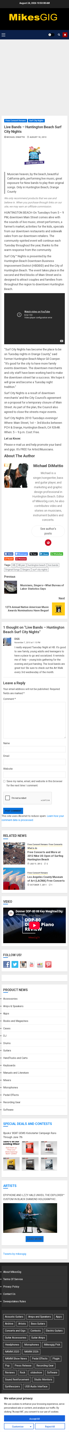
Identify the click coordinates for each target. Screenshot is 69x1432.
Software (8, 1109)
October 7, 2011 (38, 885)
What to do (32, 848)
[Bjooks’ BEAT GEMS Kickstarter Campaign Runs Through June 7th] (30, 1156)
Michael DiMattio (16, 137)
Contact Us (9, 1294)
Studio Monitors (43, 1379)
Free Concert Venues (15, 120)
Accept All (34, 1419)
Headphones (12, 1344)
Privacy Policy (11, 1286)
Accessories (10, 998)
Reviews (10, 1372)
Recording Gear (11, 1102)
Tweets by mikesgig (14, 1253)
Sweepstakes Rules (14, 1301)
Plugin (56, 1358)
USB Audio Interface (36, 1386)
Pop (7, 1365)
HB (14, 565)
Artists (10, 1186)
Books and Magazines (15, 1021)
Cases (6, 1028)
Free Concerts (55, 844)
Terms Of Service (13, 1279)
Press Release (23, 1365)
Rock (22, 1372)
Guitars (7, 1050)
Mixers (7, 1080)
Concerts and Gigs (15, 1330)
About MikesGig (12, 1271)
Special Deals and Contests (27, 1124)
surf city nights (40, 569)
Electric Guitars (54, 1330)
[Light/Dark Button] (51, 34)
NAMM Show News (16, 1358)
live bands (53, 565)
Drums (7, 1043)
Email (6, 755)
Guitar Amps (38, 1337)
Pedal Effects (11, 1095)
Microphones (10, 1087)
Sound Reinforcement (17, 1379)
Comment (9, 699)
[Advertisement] (34, 76)
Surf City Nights (36, 120)
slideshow (36, 1372)
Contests (35, 1330)
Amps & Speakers (13, 1006)
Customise (17, 1426)
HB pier (21, 565)
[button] (3, 34)
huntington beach (37, 565)
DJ (4, 1035)
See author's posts (48, 531)
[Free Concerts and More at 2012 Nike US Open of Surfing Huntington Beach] (14, 853)
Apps (6, 1013)
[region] (34, 1413)
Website (8, 768)
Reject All (50, 1426)
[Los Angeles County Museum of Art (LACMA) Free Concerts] (14, 879)
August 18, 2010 (38, 137)
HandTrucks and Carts (15, 1058)
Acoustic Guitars (14, 1316)
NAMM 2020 (12, 1351)
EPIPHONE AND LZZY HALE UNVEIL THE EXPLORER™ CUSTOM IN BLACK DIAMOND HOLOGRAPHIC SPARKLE (34, 1198)
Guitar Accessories (15, 1337)
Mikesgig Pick (52, 1344)
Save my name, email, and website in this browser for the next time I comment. (34, 783)
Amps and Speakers (39, 1316)
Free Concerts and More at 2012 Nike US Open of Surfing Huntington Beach (45, 856)
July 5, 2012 (36, 864)
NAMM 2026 (31, 1351)
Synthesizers (12, 1386)
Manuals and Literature (16, 1072)
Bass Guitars (38, 1323)
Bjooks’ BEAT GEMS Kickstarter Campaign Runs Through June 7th (29, 1135)
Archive (9, 1323)
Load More (34, 1238)
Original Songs (12, 569)
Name (6, 743)
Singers (26, 569)
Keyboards (9, 1065)
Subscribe (65, 34)
